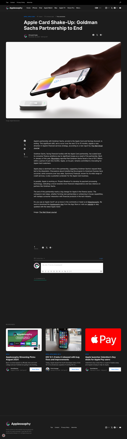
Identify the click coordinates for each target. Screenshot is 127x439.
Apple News (53, 354)
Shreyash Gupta (33, 35)
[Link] (65, 271)
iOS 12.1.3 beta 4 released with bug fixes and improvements (62, 358)
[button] (120, 2)
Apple (25, 16)
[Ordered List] (54, 271)
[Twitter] (112, 8)
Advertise (29, 2)
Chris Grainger (54, 368)
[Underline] (48, 271)
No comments (61, 16)
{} (67, 271)
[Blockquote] (59, 271)
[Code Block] (62, 271)
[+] (70, 271)
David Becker (14, 368)
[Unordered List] (56, 271)
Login (101, 258)
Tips (7, 2)
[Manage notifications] (3, 435)
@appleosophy (93, 202)
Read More (35, 369)
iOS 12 (59, 354)
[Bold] (42, 271)
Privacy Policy (21, 2)
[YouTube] (120, 8)
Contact (12, 2)
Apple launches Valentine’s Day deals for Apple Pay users (100, 358)
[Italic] (45, 271)
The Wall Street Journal (48, 212)
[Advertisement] (63, 130)
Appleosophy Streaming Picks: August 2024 (21, 358)
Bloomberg (55, 158)
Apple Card (31, 16)
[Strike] (51, 271)
